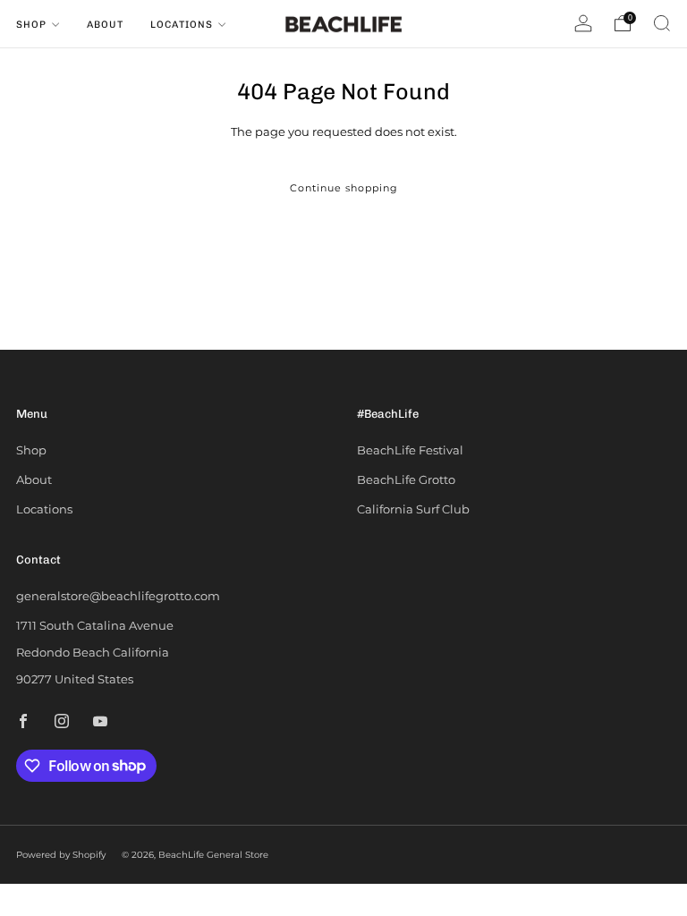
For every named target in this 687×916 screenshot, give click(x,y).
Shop (31, 24)
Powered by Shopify (61, 855)
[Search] (662, 23)
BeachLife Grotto (406, 479)
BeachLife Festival (410, 450)
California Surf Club (413, 509)
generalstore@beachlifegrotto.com (118, 596)
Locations (181, 24)
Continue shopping (344, 188)
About (105, 24)
